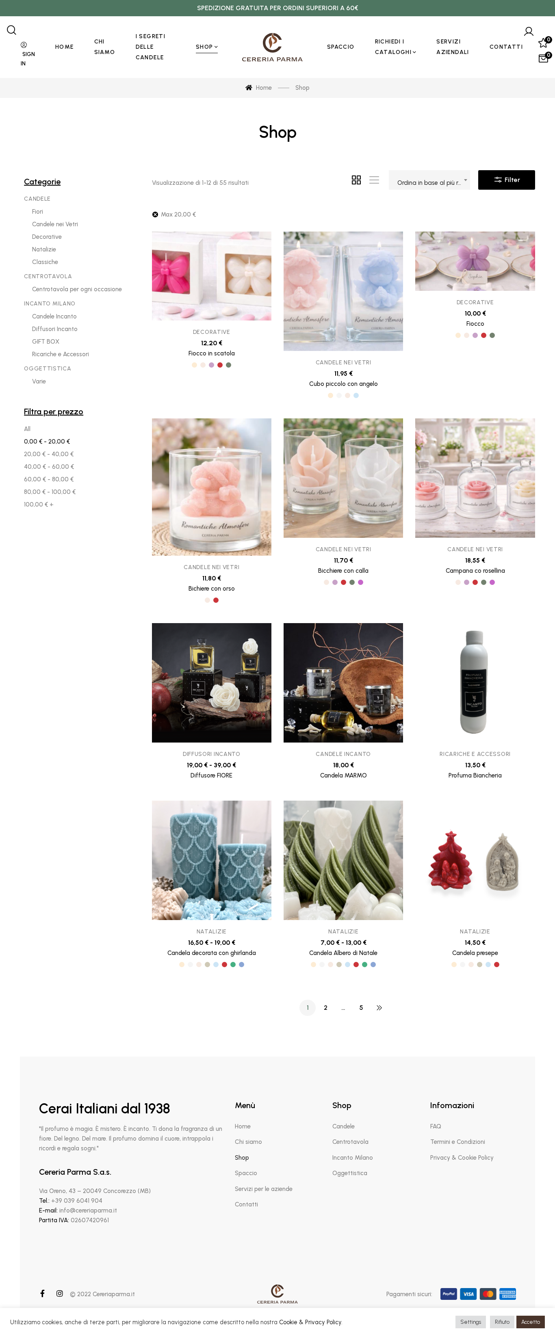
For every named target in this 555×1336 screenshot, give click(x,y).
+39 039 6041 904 (76, 1200)
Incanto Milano (352, 1157)
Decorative (211, 332)
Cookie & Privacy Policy (310, 1322)
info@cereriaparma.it (88, 1210)
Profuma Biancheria (475, 775)
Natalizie (212, 931)
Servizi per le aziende (264, 1189)
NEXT (379, 1008)
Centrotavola (350, 1141)
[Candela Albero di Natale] (343, 860)
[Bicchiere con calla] (343, 478)
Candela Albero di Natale (343, 953)
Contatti (246, 1204)
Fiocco (475, 323)
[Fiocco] (475, 261)
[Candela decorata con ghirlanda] (211, 860)
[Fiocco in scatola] (211, 276)
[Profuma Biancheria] (475, 683)
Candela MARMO (343, 775)
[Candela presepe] (475, 860)
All (27, 429)
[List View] (374, 179)
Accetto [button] (530, 1322)
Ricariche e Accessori (475, 754)
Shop (242, 1157)
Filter (511, 180)
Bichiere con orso (212, 588)
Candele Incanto (343, 754)
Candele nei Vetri (343, 362)
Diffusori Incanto (212, 754)
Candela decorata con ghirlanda (211, 953)
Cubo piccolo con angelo (343, 384)
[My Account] (528, 31)
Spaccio (246, 1173)
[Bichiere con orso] (211, 487)
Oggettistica (349, 1173)
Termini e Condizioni (457, 1141)
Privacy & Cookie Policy (462, 1157)
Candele (343, 1126)
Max (178, 214)
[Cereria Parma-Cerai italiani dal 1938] (272, 47)
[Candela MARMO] (343, 683)
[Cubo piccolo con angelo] (343, 291)
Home (243, 1126)
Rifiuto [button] (502, 1322)
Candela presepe (475, 953)
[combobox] (429, 180)
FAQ (435, 1126)
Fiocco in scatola (212, 353)
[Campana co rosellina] (475, 478)
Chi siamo (248, 1141)
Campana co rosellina (475, 570)
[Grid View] (356, 179)
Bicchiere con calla (343, 570)
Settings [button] (470, 1322)
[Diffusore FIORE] (211, 683)
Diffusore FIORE (211, 775)
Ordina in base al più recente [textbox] (433, 182)
